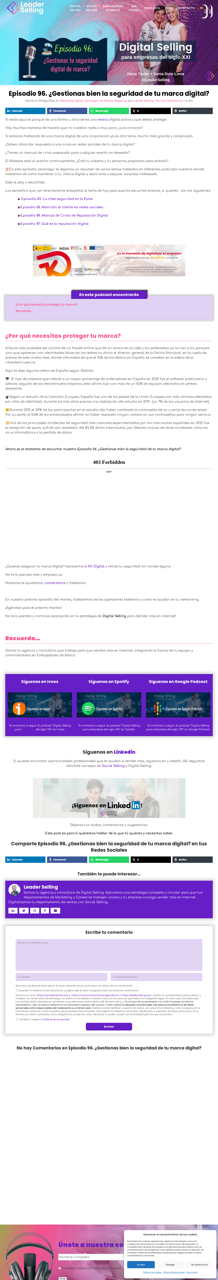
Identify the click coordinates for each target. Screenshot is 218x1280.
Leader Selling (143, 100)
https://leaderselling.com (136, 995)
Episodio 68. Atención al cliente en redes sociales (61, 207)
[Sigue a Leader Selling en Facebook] (45, 911)
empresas (28, 729)
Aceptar (141, 1264)
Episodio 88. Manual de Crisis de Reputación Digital (64, 215)
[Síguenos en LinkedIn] (109, 797)
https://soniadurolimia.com (52, 995)
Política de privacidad (174, 1272)
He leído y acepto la (45, 1019)
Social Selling (113, 766)
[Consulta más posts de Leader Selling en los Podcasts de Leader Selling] (55, 911)
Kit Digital (96, 566)
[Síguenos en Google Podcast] (178, 705)
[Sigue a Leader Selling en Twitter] (24, 911)
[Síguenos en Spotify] (109, 705)
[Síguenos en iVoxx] (40, 705)
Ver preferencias (199, 1264)
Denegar (170, 1264)
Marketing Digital (71, 100)
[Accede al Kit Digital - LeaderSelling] (109, 260)
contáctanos (54, 583)
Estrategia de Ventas (99, 100)
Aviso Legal (191, 1272)
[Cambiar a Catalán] (201, 8)
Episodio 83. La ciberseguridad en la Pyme (57, 199)
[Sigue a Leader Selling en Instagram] (34, 911)
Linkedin (124, 752)
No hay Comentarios (169, 100)
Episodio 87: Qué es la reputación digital (54, 224)
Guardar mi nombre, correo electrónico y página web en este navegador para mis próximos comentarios (78, 990)
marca (103, 119)
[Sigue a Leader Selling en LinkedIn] (13, 911)
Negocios (120, 100)
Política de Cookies (152, 1272)
